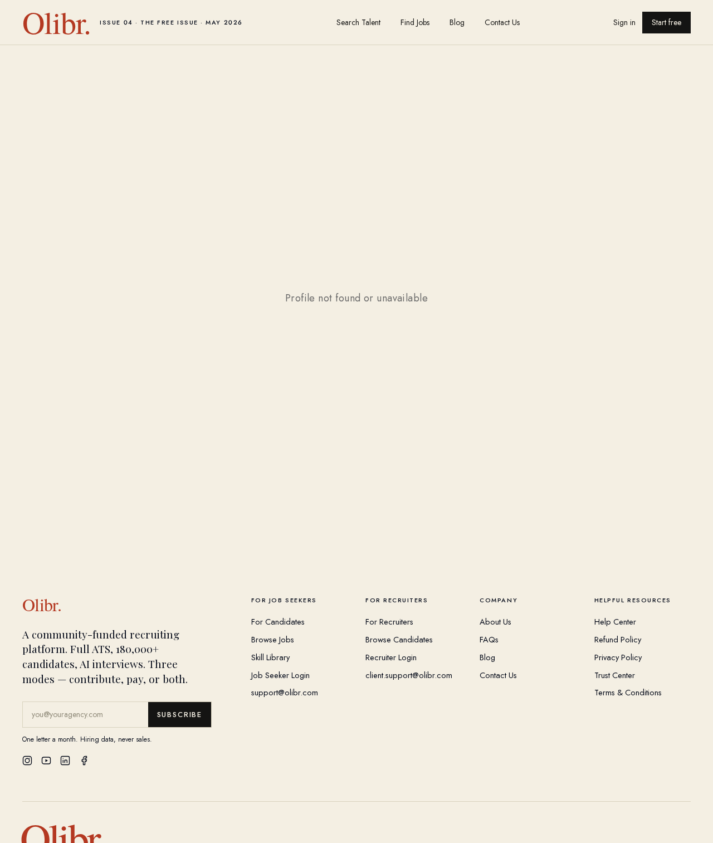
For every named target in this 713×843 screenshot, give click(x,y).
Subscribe (179, 714)
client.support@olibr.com (408, 675)
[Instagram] (27, 761)
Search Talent (358, 22)
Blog (457, 22)
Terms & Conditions (628, 692)
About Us (495, 621)
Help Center (615, 621)
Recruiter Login (391, 657)
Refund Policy (617, 639)
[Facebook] (84, 761)
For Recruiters (389, 621)
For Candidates (278, 621)
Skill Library (270, 657)
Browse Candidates (399, 639)
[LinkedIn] (65, 761)
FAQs (489, 639)
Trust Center (614, 675)
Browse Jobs (272, 639)
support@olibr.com (284, 692)
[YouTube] (46, 761)
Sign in (624, 22)
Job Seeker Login (280, 675)
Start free (666, 22)
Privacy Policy (618, 657)
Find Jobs (415, 22)
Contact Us (502, 22)
